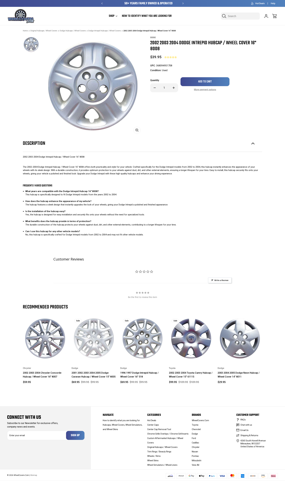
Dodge (195, 434)
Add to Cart (45, 354)
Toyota (195, 425)
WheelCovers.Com (200, 420)
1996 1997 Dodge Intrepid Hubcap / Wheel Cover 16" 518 (139, 374)
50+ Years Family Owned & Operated (142, 3)
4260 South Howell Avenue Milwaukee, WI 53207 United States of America (253, 443)
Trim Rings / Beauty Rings (159, 451)
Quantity (154, 80)
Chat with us (246, 425)
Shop (111, 16)
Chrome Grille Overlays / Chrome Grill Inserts (168, 434)
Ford (194, 438)
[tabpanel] (31, 44)
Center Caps (153, 425)
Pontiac (195, 456)
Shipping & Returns (249, 435)
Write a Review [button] (221, 280)
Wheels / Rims (154, 456)
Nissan (195, 451)
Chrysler (196, 447)
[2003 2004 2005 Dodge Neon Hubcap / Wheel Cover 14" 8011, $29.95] (240, 338)
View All (195, 465)
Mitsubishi (196, 460)
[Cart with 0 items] (274, 16)
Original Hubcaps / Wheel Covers (162, 447)
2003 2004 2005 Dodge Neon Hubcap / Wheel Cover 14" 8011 (238, 374)
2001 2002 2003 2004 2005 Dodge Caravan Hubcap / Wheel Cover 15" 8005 (93, 374)
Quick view (54, 321)
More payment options (205, 89)
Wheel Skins (153, 460)
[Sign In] (266, 16)
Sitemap (33, 475)
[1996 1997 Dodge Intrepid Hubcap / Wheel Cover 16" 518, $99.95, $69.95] (142, 338)
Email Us (244, 430)
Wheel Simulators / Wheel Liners (162, 465)
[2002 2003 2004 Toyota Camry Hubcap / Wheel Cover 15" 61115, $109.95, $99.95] (191, 338)
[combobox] (240, 16)
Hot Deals (260, 3)
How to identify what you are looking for (147, 16)
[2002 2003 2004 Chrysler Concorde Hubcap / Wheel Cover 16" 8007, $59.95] (45, 338)
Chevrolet (196, 429)
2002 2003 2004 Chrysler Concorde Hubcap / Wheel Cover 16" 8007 (42, 374)
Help (273, 3)
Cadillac (195, 442)
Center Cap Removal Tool (159, 429)
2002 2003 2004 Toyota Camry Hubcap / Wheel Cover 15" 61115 (190, 374)
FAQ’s (243, 419)
